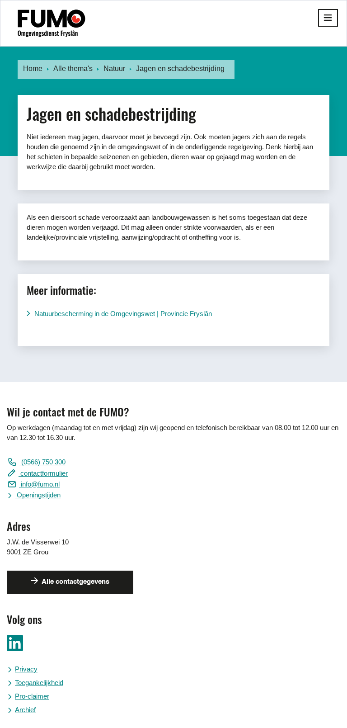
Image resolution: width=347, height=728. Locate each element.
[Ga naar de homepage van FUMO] (51, 23)
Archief (25, 710)
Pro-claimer (32, 696)
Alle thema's (73, 68)
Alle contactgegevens (74, 581)
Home (32, 68)
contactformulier (43, 473)
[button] (328, 18)
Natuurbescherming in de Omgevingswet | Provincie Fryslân (123, 313)
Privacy (26, 669)
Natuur (114, 68)
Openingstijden (38, 495)
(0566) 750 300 (42, 462)
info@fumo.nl (39, 484)
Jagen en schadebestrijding (180, 68)
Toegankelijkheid (39, 682)
